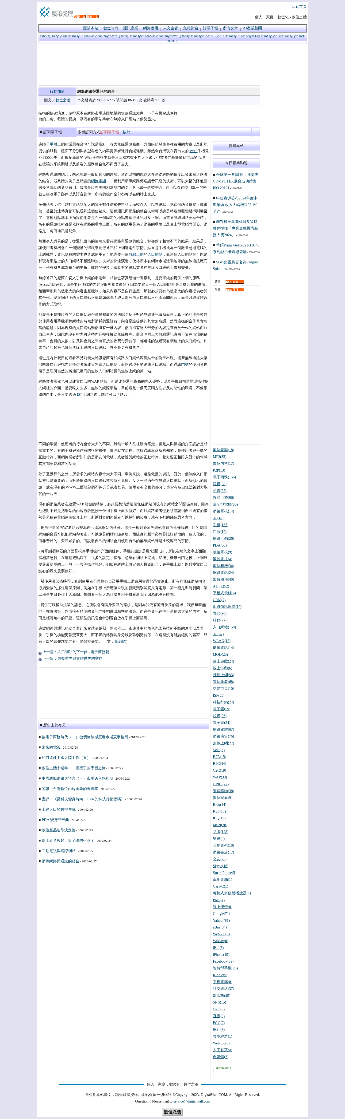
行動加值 (57, 91)
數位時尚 (110, 28)
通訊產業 (130, 28)
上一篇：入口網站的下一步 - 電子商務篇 (75, 652)
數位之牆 (62, 100)
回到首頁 (299, 6)
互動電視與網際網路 (59, 851)
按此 (126, 132)
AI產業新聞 (252, 28)
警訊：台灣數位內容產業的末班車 (70, 789)
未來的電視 (51, 747)
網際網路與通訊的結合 (60, 861)
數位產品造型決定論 (59, 830)
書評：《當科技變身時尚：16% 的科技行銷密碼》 (83, 799)
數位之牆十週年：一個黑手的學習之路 (74, 768)
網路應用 (150, 28)
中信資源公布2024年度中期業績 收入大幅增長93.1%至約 (235, 204)
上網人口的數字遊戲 (59, 809)
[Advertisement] (149, 65)
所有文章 (230, 28)
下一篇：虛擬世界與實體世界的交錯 (72, 658)
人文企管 (170, 28)
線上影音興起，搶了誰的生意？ (68, 840)
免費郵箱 (190, 28)
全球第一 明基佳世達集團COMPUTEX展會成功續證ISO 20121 (235, 181)
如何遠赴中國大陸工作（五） (66, 758)
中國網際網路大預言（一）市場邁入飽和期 (77, 778)
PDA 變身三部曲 (55, 820)
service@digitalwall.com (191, 1101)
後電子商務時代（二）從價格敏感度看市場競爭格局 (85, 737)
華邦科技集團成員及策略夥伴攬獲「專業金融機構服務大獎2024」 (235, 228)
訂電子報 (210, 28)
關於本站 (90, 28)
